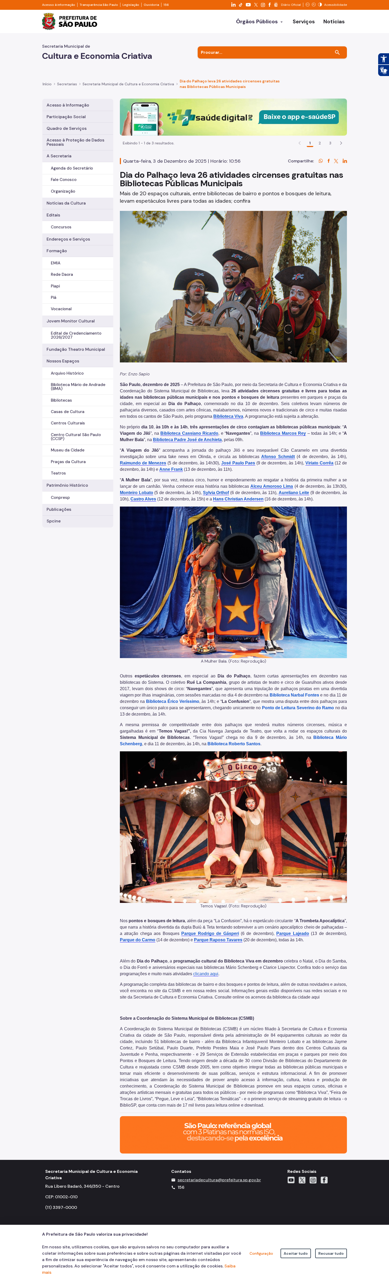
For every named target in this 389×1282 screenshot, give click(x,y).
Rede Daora (62, 274)
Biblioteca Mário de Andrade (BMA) (78, 386)
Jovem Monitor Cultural (71, 321)
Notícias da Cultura (66, 203)
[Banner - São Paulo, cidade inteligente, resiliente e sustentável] (233, 1134)
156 (166, 4)
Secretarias (67, 84)
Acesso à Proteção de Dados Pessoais (75, 142)
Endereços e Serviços (68, 239)
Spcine (54, 521)
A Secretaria (59, 156)
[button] (341, 143)
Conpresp (60, 497)
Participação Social (66, 116)
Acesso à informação (58, 4)
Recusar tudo (331, 1253)
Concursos (61, 227)
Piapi (55, 286)
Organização (63, 191)
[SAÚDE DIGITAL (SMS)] (233, 116)
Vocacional (61, 309)
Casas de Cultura (67, 411)
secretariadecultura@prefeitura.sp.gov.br (219, 1180)
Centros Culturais (68, 423)
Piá (53, 297)
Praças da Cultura (68, 461)
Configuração (261, 1253)
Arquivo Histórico (67, 373)
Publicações (59, 509)
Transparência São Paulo (99, 4)
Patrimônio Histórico (67, 485)
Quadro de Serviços (67, 128)
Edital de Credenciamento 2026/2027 (76, 335)
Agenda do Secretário (72, 168)
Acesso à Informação (68, 105)
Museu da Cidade (67, 450)
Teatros (58, 473)
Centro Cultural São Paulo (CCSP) (76, 436)
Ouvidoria (151, 4)
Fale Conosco (63, 179)
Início (47, 84)
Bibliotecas (61, 400)
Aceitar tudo (296, 1253)
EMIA (55, 263)
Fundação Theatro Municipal (76, 349)
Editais (53, 215)
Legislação (131, 4)
